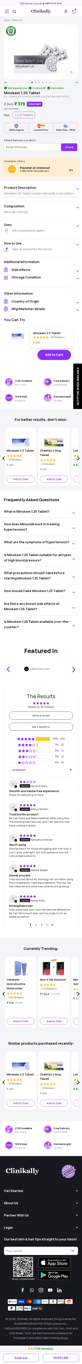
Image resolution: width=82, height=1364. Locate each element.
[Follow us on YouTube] (50, 1290)
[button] (29, 1348)
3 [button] (41, 925)
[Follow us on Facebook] (22, 1290)
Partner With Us (16, 1215)
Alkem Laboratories (56, 96)
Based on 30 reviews (41, 707)
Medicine (17, 20)
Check (69, 147)
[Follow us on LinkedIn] (59, 1290)
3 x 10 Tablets (24, 115)
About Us (11, 1203)
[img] (28, 782)
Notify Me (60, 1358)
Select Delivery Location (20, 140)
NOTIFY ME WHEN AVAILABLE (77, 386)
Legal (8, 1227)
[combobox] (14, 11)
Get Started (13, 1191)
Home (7, 20)
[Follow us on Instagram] (41, 1290)
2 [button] (36, 925)
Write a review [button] (41, 715)
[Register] (72, 1250)
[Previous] (5, 82)
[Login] (66, 11)
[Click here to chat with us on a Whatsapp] (32, 1290)
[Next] (76, 82)
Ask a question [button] (41, 727)
